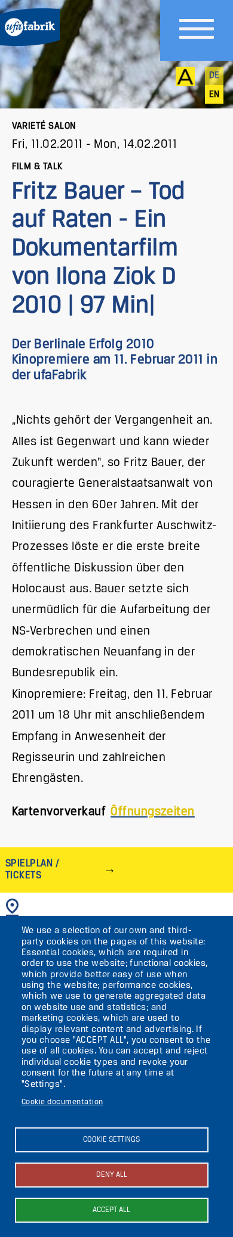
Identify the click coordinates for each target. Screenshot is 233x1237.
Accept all (111, 1210)
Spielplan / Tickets (32, 870)
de (214, 75)
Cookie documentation (62, 1102)
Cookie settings (111, 1139)
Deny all (111, 1175)
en (214, 95)
